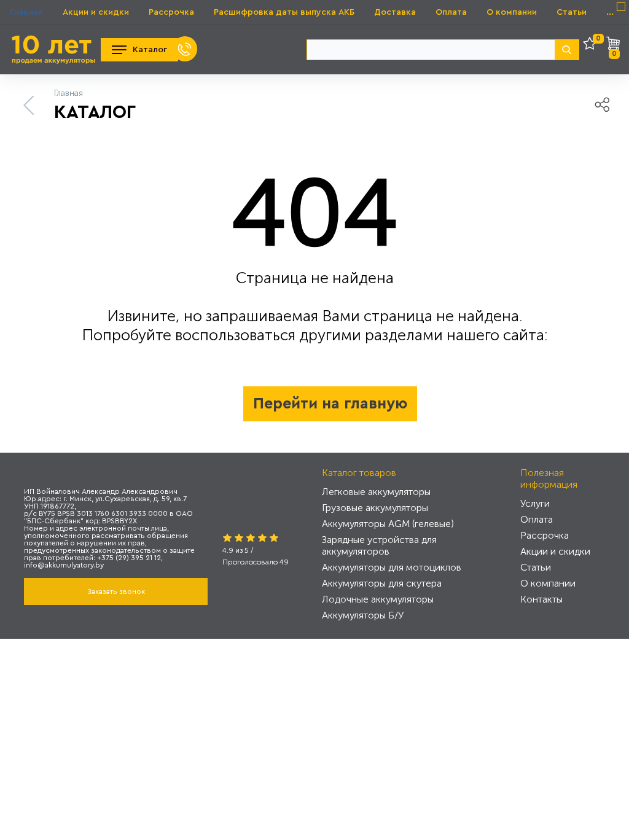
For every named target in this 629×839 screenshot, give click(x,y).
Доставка (395, 12)
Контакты (541, 599)
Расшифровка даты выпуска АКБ (284, 12)
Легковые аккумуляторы (376, 492)
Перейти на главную (330, 404)
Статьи (572, 12)
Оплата (451, 12)
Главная (26, 12)
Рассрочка (171, 12)
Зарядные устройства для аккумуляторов (379, 545)
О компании (511, 12)
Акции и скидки (96, 12)
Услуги (535, 503)
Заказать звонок (116, 591)
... (610, 12)
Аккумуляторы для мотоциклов (391, 567)
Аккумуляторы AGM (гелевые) (388, 523)
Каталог (150, 49)
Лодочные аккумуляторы (378, 599)
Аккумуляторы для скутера (382, 583)
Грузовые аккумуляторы (375, 507)
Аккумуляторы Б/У (363, 615)
